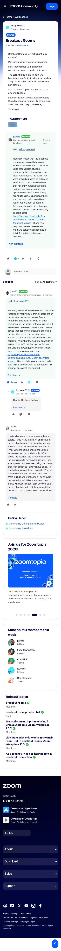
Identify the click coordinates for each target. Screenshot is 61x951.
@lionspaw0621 (27, 149)
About (9, 849)
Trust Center (25, 913)
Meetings (10, 706)
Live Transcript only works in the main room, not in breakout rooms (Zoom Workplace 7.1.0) (30, 741)
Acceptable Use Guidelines (15, 917)
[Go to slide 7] (44, 614)
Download (11, 861)
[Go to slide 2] (20, 614)
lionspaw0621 (17, 25)
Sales (8, 874)
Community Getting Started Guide (26, 523)
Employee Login (27, 921)
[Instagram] (33, 905)
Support (10, 886)
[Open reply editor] (30, 272)
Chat (8, 716)
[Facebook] (40, 905)
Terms (5, 913)
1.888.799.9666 (13, 801)
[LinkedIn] (12, 905)
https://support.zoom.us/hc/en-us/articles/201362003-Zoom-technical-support (29, 219)
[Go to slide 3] (24, 614)
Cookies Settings (10, 921)
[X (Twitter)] (19, 905)
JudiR (13, 426)
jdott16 (16, 136)
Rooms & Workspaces (16, 16)
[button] (5, 6)
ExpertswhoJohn (26, 650)
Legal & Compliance (39, 917)
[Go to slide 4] (28, 614)
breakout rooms (16, 702)
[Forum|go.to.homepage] (23, 6)
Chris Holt (22, 659)
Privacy (14, 913)
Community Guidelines (21, 528)
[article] (30, 337)
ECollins (21, 668)
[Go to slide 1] (16, 614)
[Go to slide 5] (32, 614)
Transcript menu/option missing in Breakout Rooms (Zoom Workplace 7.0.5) (27, 725)
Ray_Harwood (24, 678)
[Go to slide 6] (38, 614)
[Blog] (5, 905)
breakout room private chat (23, 712)
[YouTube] (26, 905)
